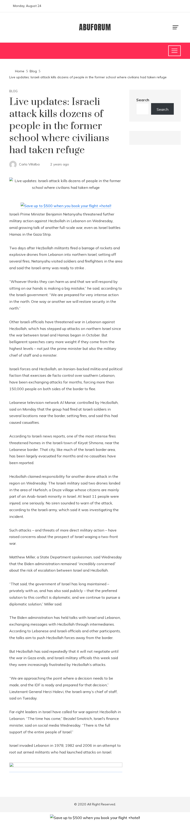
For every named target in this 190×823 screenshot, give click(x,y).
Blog (13, 91)
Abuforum (95, 27)
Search (142, 100)
